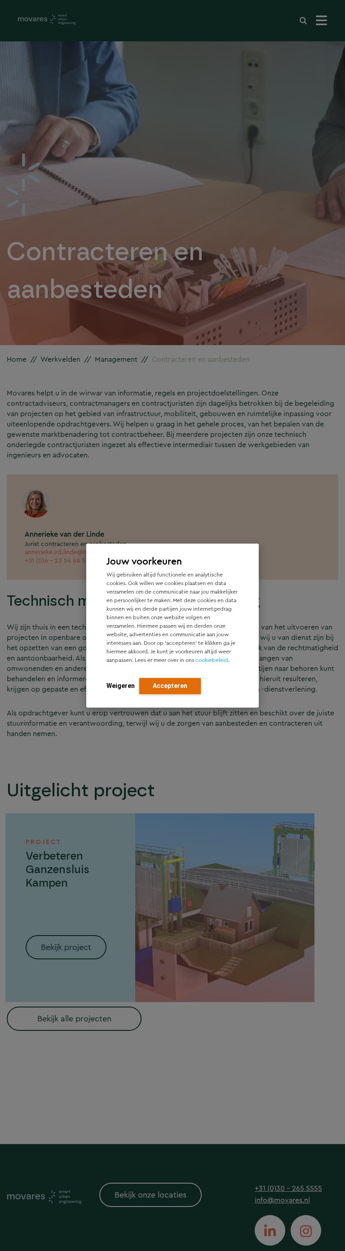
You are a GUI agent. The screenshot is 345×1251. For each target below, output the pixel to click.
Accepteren (170, 685)
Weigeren (120, 685)
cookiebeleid (211, 660)
